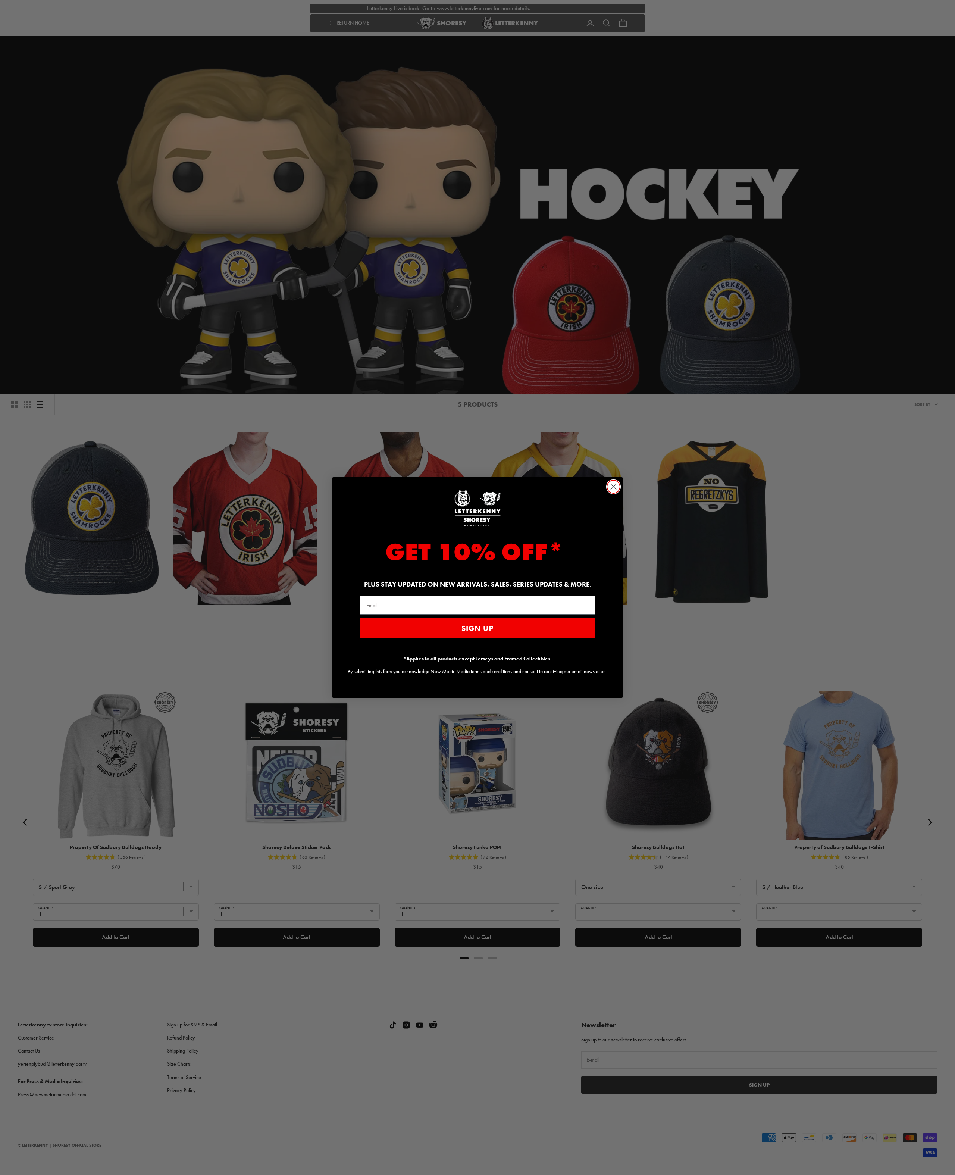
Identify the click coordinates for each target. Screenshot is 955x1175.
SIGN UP (477, 628)
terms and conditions (491, 671)
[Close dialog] (613, 486)
